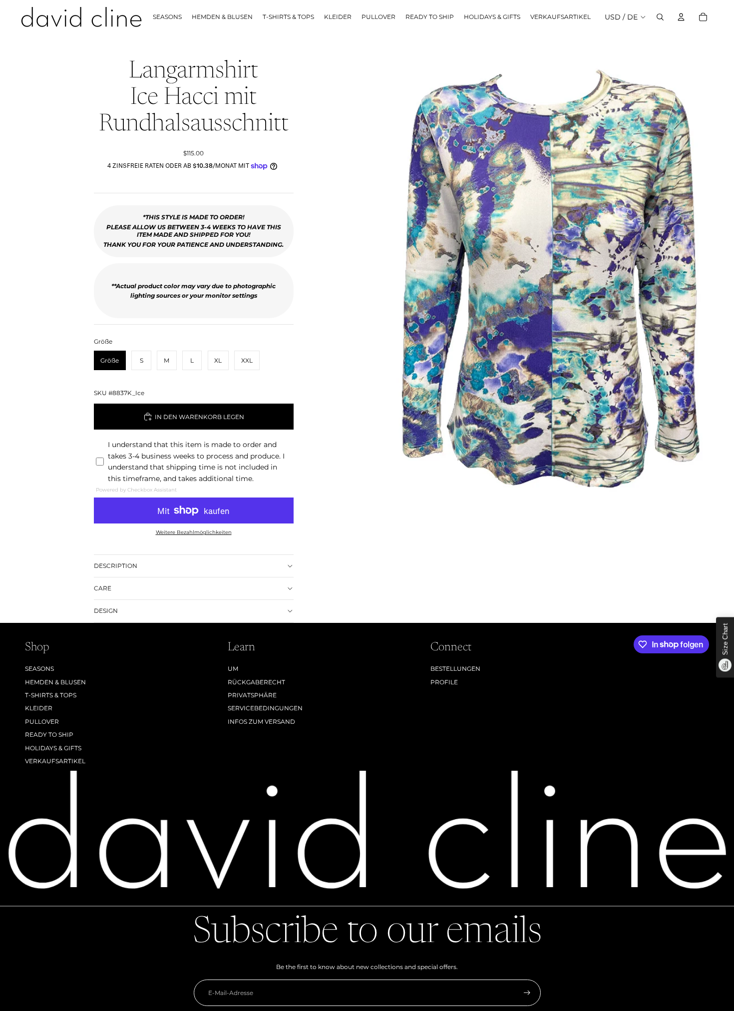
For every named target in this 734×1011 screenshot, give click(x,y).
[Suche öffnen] (660, 17)
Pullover (42, 721)
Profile (444, 682)
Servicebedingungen (265, 708)
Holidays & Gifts (53, 748)
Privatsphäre (252, 695)
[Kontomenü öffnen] (681, 17)
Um (233, 668)
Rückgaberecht (256, 682)
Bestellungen (455, 668)
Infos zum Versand (261, 721)
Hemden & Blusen (55, 682)
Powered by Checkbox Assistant (136, 490)
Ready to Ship (49, 734)
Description (115, 565)
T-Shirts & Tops (50, 695)
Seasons (39, 668)
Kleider (38, 708)
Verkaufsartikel (55, 761)
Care (102, 588)
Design (106, 610)
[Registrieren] (527, 993)
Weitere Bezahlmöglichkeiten (194, 532)
